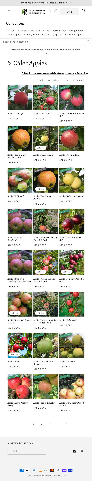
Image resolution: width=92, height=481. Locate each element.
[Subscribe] (42, 451)
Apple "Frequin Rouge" (70, 155)
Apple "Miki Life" (16, 113)
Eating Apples (76, 30)
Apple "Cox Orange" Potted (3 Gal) (17, 156)
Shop (69, 11)
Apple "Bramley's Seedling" (16, 238)
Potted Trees (59, 30)
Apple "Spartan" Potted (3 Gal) (71, 280)
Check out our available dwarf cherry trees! (54, 73)
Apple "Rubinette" (68, 320)
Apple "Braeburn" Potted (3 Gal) (19, 321)
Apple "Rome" (14, 361)
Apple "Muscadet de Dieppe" (43, 362)
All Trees (11, 30)
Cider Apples (14, 34)
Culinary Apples (31, 34)
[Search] (88, 41)
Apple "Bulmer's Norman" (71, 196)
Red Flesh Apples (73, 34)
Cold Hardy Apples (52, 34)
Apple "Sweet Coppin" (43, 155)
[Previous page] (26, 424)
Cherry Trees (43, 30)
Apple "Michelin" (67, 361)
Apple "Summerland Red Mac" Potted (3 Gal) (45, 321)
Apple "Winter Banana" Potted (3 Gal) (44, 280)
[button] (9, 11)
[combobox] (46, 41)
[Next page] (66, 424)
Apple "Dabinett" (16, 196)
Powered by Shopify (59, 475)
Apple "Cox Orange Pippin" (42, 197)
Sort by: (41, 80)
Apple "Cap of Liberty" (44, 403)
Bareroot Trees (26, 30)
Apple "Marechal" (41, 113)
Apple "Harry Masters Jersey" (18, 404)
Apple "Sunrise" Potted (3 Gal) (71, 114)
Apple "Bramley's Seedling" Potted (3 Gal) (19, 280)
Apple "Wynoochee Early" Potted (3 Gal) (45, 238)
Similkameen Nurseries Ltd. (41, 475)
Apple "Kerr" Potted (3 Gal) (70, 238)
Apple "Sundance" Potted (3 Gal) (71, 404)
